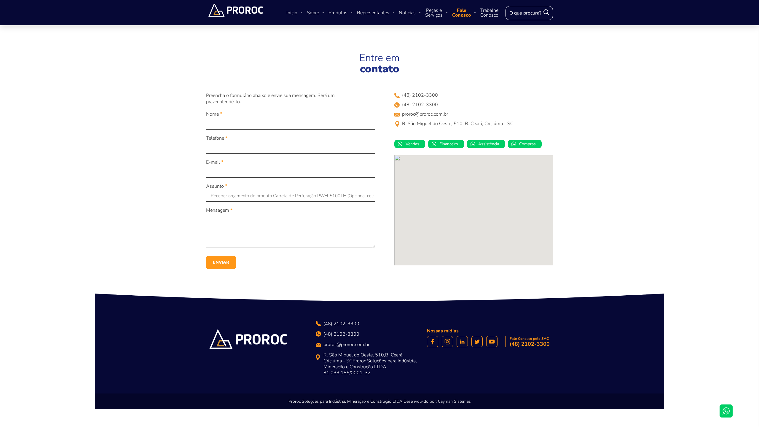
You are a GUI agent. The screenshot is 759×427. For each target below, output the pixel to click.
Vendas (412, 144)
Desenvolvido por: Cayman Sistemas (437, 401)
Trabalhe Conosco (489, 12)
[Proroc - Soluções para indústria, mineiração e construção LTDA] (248, 341)
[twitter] (477, 342)
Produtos (338, 12)
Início (291, 12)
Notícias (407, 12)
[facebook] (432, 342)
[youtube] (492, 342)
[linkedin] (462, 342)
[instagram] (447, 342)
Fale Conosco (461, 12)
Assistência (488, 144)
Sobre (313, 12)
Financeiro (448, 144)
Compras (527, 144)
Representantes (373, 12)
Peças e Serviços (434, 12)
